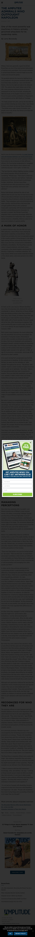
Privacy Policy (20, 933)
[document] (17, 468)
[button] (30, 442)
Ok (10, 933)
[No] (33, 931)
